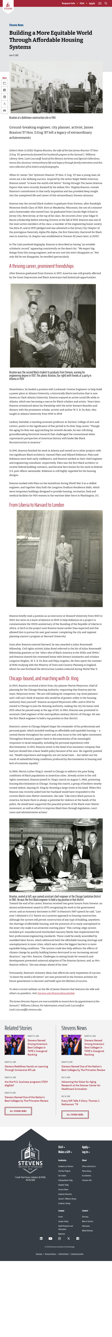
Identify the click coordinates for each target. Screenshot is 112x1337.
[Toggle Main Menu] (100, 3)
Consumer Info (87, 1180)
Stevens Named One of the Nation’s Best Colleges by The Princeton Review (26, 1099)
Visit (82, 3)
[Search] (106, 4)
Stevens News (16, 25)
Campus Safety (63, 1221)
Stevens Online (63, 1189)
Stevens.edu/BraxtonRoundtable (56, 993)
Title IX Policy (63, 1254)
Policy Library (86, 1171)
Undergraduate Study (65, 1180)
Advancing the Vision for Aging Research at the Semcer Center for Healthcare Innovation (80, 1085)
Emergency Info (77, 1254)
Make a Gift (64, 1152)
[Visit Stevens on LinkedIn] (41, 1239)
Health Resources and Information (65, 1227)
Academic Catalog (64, 1203)
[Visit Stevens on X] (69, 1239)
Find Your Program (64, 1171)
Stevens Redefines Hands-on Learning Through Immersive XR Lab (26, 1068)
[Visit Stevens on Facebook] (78, 1239)
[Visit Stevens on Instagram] (60, 1239)
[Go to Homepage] (8, 7)
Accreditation (86, 1175)
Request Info (68, 3)
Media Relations (87, 1230)
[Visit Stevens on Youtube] (50, 1239)
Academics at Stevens (65, 1166)
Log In (85, 1152)
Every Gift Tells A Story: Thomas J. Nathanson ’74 (80, 1102)
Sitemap (39, 1254)
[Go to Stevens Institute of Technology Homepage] (30, 1156)
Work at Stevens (87, 1221)
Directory (85, 1216)
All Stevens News (18, 1111)
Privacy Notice (50, 1254)
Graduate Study (63, 1185)
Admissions (86, 1226)
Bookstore (61, 1234)
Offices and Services (89, 1166)
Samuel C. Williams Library (67, 1198)
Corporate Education (65, 1194)
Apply (92, 3)
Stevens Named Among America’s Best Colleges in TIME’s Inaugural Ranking (37, 1047)
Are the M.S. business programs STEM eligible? (26, 1083)
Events (60, 1216)
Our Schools (62, 1175)
